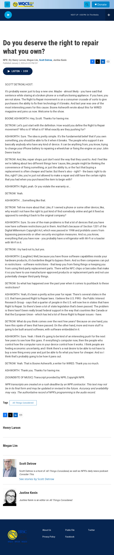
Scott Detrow (45, 59)
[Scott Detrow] (9, 468)
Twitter (91, 530)
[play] (8, 15)
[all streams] (109, 15)
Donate (102, 4)
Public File (70, 530)
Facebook (69, 537)
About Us (46, 530)
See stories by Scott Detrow (36, 479)
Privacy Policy (48, 537)
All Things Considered (23, 403)
